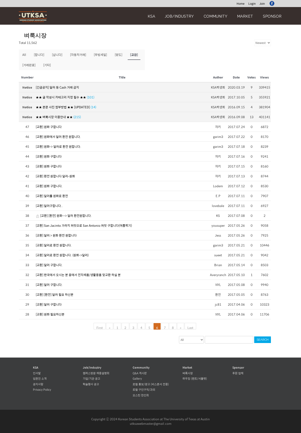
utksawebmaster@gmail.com (150, 423)
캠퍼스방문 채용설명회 (96, 373)
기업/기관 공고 (91, 378)
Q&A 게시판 (140, 373)
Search (263, 339)
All (24, 54)
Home (241, 3)
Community (215, 16)
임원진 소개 (40, 378)
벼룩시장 (187, 373)
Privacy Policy (42, 389)
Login (252, 3)
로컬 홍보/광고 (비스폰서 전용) (151, 384)
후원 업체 (237, 373)
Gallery (137, 378)
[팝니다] (39, 54)
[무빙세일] (100, 54)
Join (262, 3)
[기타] (47, 64)
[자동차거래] (78, 54)
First (99, 327)
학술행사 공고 (91, 384)
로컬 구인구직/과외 (144, 389)
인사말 (37, 373)
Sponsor (272, 16)
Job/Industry (179, 16)
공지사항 (38, 384)
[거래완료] (29, 64)
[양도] (118, 54)
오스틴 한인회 (141, 395)
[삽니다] (57, 54)
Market (245, 16)
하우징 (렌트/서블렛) (194, 378)
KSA (151, 16)
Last (190, 327)
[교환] (134, 54)
